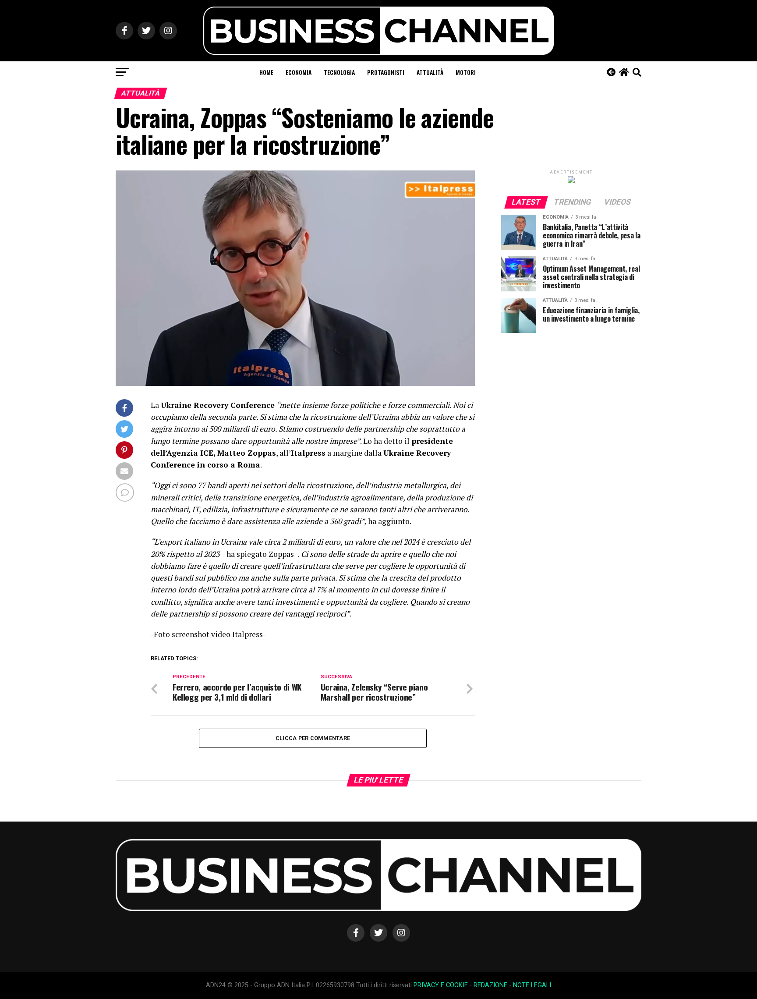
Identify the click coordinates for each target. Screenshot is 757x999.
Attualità (430, 72)
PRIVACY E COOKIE (441, 985)
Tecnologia (339, 72)
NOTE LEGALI (532, 985)
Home (266, 72)
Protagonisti (385, 72)
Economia (298, 72)
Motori (466, 72)
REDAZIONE (490, 985)
